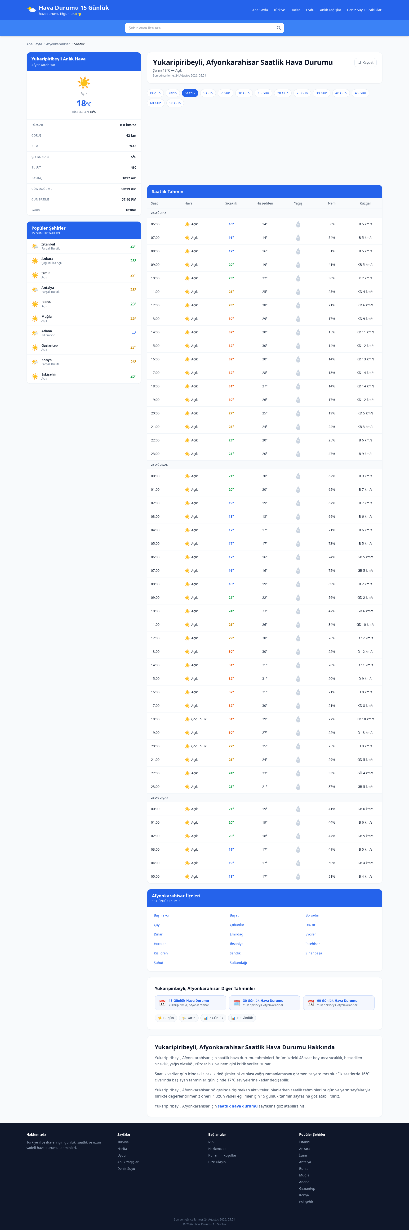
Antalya (305, 1162)
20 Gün (283, 93)
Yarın (173, 93)
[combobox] (204, 28)
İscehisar (313, 943)
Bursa (303, 1168)
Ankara (304, 1148)
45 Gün (360, 93)
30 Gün (321, 93)
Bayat (234, 915)
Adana (304, 1182)
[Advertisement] (264, 146)
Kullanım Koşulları (222, 1155)
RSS (211, 1142)
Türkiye (279, 10)
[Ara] (279, 28)
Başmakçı (161, 915)
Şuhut (158, 962)
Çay (157, 924)
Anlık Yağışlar (330, 10)
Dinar (158, 934)
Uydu (310, 10)
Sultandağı (238, 962)
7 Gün (225, 93)
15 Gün (263, 93)
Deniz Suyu (126, 1168)
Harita (295, 10)
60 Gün (155, 103)
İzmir (303, 1155)
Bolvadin (312, 915)
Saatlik (190, 93)
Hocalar (160, 943)
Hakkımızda (217, 1148)
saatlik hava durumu (238, 1106)
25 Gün (302, 93)
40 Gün (341, 93)
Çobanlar (237, 924)
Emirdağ (236, 934)
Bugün (155, 93)
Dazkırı (311, 924)
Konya (304, 1195)
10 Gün (244, 93)
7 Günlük (213, 1018)
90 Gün (175, 103)
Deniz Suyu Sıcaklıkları (364, 10)
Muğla (304, 1175)
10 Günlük (242, 1018)
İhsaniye (236, 943)
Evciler (311, 934)
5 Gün (208, 93)
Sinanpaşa (314, 953)
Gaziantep (307, 1188)
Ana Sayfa (260, 10)
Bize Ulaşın (217, 1162)
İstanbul (305, 1142)
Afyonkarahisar (58, 44)
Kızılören (161, 953)
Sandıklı (236, 953)
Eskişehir (306, 1201)
